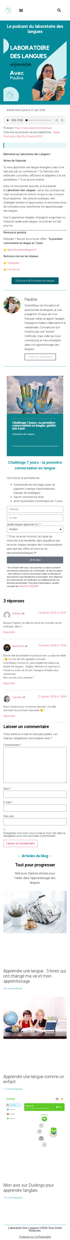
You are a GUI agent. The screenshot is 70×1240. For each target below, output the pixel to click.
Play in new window (26, 128)
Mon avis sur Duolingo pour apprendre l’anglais (28, 1188)
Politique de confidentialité (35, 1236)
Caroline (17, 697)
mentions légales (29, 586)
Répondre (9, 632)
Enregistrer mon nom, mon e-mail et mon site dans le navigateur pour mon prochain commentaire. (34, 834)
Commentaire (12, 745)
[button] (21, 10)
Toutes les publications (40, 356)
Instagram (13, 263)
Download (46, 128)
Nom (7, 788)
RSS (40, 136)
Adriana (16, 613)
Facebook (13, 269)
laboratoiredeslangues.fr (21, 249)
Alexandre (18, 646)
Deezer (31, 136)
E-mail (7, 802)
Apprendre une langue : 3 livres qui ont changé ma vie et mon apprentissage (34, 976)
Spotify (21, 136)
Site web (8, 816)
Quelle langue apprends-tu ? (23, 524)
